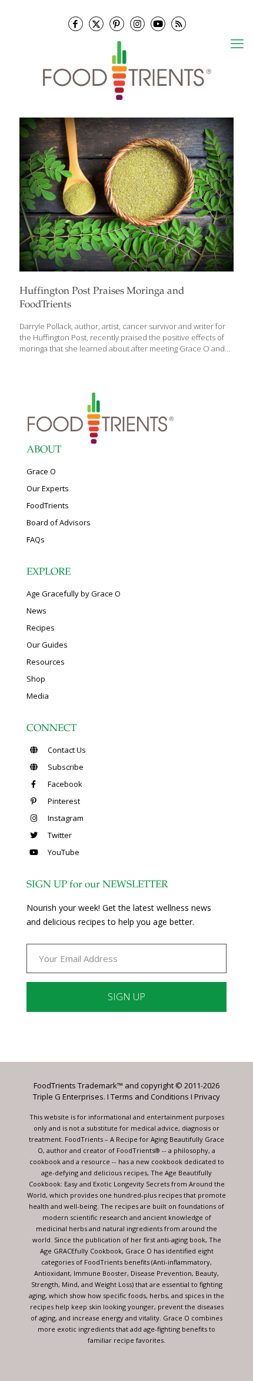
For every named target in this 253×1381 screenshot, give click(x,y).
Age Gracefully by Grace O (73, 593)
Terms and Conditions (150, 1096)
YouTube (62, 852)
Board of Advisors (58, 522)
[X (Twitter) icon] (96, 23)
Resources (45, 661)
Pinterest (63, 801)
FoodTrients (47, 505)
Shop (35, 678)
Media (37, 695)
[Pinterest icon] (116, 23)
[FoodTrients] (126, 69)
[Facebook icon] (75, 23)
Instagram (65, 818)
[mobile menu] (237, 43)
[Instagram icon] (137, 23)
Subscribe (65, 767)
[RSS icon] (178, 23)
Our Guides (47, 644)
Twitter (59, 835)
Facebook (64, 784)
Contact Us (66, 750)
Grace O (41, 471)
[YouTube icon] (158, 23)
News (36, 610)
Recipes (40, 627)
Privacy (207, 1096)
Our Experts (47, 488)
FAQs (35, 539)
